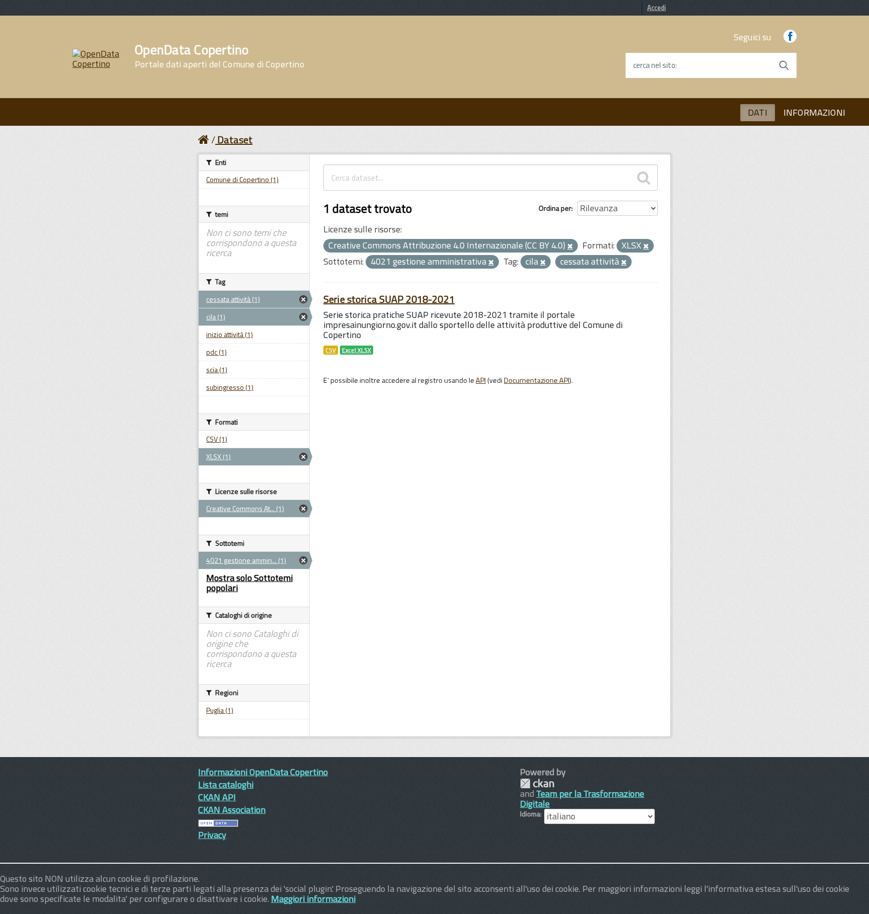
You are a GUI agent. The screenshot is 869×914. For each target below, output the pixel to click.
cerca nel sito (654, 65)
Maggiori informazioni (313, 898)
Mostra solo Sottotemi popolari (249, 583)
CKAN (537, 783)
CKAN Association (232, 809)
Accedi (656, 8)
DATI (757, 112)
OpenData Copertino (219, 56)
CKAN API (217, 797)
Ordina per (555, 208)
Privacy (212, 835)
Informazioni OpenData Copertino (263, 772)
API (481, 380)
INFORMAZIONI (814, 112)
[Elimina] (570, 246)
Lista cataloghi (225, 784)
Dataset (234, 139)
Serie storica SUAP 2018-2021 (389, 299)
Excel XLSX (356, 350)
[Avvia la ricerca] (784, 65)
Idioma (530, 814)
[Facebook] (790, 37)
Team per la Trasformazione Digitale (582, 798)
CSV (330, 350)
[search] (643, 177)
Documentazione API (536, 380)
